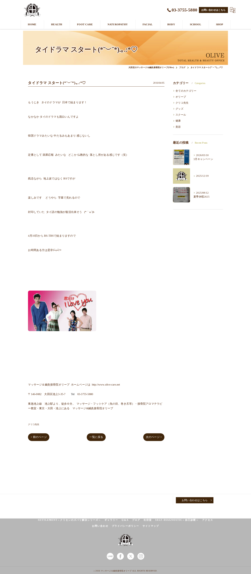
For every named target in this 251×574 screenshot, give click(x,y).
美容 (178, 126)
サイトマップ (151, 526)
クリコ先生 (33, 424)
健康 (178, 120)
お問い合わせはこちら (213, 10)
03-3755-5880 (85, 394)
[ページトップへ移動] (222, 500)
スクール (181, 114)
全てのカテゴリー (186, 90)
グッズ (179, 108)
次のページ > (154, 437)
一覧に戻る (96, 437)
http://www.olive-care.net (106, 384)
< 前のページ (39, 437)
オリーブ (181, 96)
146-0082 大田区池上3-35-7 (48, 394)
